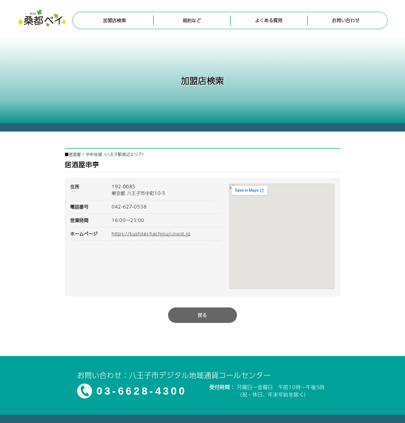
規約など (192, 20)
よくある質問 (269, 20)
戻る (202, 315)
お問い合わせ (346, 20)
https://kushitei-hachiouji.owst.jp (151, 233)
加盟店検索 (114, 20)
